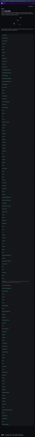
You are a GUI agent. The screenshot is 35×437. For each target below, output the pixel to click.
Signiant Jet (4, 317)
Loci (2, 243)
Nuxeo (3, 275)
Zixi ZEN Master (4, 418)
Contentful (3, 148)
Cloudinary (3, 139)
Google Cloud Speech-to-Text (6, 197)
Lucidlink (3, 246)
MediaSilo (3, 258)
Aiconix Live (4, 43)
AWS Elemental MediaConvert (6, 81)
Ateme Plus (4, 64)
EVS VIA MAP (4, 182)
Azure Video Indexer (5, 107)
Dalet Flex (3, 156)
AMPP (3, 49)
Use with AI (31, 6)
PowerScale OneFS (5, 291)
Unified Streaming (5, 372)
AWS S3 (3, 90)
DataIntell (3, 159)
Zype (3, 421)
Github (8, 434)
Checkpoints (4, 133)
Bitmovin (3, 113)
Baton (3, 110)
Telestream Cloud (4, 346)
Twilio (3, 369)
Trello (3, 360)
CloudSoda (4, 142)
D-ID (2, 153)
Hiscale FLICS (4, 220)
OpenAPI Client (4, 281)
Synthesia (3, 337)
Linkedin (11, 434)
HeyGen (3, 217)
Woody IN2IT (4, 398)
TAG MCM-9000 (4, 343)
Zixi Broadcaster (4, 415)
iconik (3, 229)
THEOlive (3, 357)
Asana (3, 55)
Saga (3, 302)
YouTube (3, 412)
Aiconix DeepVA (4, 168)
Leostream (3, 237)
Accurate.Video (4, 35)
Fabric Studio (4, 188)
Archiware (3, 52)
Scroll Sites (16, 435)
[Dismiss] (33, 1)
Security (19, 434)
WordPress (3, 401)
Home (6, 434)
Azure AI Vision (4, 98)
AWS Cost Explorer (5, 75)
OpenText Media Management (6, 288)
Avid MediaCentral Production (6, 72)
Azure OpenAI (4, 104)
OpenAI (3, 278)
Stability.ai (3, 334)
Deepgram (3, 162)
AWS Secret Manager (5, 424)
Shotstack (3, 314)
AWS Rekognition (4, 84)
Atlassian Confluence (21, 435)
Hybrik (3, 226)
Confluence (4, 145)
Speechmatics (4, 331)
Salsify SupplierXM (5, 305)
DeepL (3, 165)
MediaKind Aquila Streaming (6, 255)
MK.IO (3, 269)
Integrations (16, 434)
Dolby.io (3, 171)
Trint (3, 363)
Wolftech (3, 395)
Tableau (3, 340)
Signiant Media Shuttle (5, 320)
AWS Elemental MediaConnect (6, 78)
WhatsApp (3, 389)
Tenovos (3, 354)
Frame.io (3, 191)
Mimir (3, 266)
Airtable (3, 46)
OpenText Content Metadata (6, 285)
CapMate (3, 130)
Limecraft (3, 240)
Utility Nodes (13, 13)
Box (2, 116)
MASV (3, 252)
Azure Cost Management (6, 101)
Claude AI (3, 136)
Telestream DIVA (4, 349)
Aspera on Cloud (4, 61)
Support (22, 434)
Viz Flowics (4, 386)
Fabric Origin (4, 185)
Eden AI (3, 174)
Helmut (3, 214)
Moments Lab (4, 272)
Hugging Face (4, 223)
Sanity (3, 308)
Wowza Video (4, 404)
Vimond (3, 383)
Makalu (3, 249)
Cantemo (3, 127)
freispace (3, 194)
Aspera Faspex (4, 58)
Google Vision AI (4, 211)
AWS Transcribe (4, 87)
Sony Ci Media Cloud (5, 328)
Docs (4, 3)
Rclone (3, 299)
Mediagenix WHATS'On (5, 392)
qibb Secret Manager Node (6, 311)
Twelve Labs (4, 366)
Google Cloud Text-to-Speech (6, 200)
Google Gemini (4, 203)
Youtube (13, 434)
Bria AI (3, 119)
